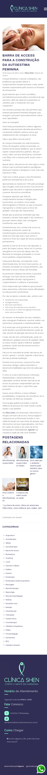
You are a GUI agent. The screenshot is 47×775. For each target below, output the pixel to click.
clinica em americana (30, 505)
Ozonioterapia (11, 622)
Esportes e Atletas (12, 565)
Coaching (9, 558)
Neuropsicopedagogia (14, 596)
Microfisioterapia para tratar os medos (22, 463)
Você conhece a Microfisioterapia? (9, 496)
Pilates (8, 630)
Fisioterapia (10, 577)
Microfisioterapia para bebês (9, 461)
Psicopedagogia (12, 634)
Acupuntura (10, 535)
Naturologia (10, 592)
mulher (34, 508)
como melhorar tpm (21, 508)
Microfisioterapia (12, 588)
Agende (31, 429)
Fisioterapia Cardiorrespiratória (18, 581)
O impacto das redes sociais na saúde (22, 495)
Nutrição (9, 607)
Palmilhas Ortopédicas (14, 626)
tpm (40, 508)
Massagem (10, 584)
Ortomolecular (11, 611)
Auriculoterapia (11, 547)
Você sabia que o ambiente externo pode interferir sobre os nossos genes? (36, 467)
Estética (9, 569)
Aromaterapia (11, 539)
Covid (8, 562)
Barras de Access (12, 550)
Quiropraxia (10, 637)
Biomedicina (10, 554)
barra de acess (13, 505)
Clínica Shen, (10, 412)
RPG (7, 641)
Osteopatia (10, 615)
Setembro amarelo (13, 645)
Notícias (9, 600)
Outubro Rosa (11, 618)
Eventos (9, 573)
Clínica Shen (29, 73)
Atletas (8, 543)
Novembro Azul (11, 603)
